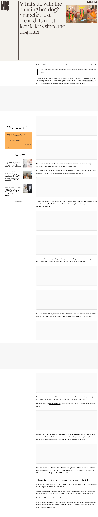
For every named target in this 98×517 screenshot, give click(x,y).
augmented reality (74, 434)
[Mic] (5, 6)
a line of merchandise (43, 206)
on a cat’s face (89, 81)
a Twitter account (55, 204)
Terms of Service (26, 146)
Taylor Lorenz (42, 64)
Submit (28, 144)
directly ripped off (54, 403)
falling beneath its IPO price (56, 473)
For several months (42, 164)
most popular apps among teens (64, 468)
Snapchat (47, 259)
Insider (86, 437)
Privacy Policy (8, 147)
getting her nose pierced (53, 83)
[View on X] (67, 126)
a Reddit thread (81, 201)
